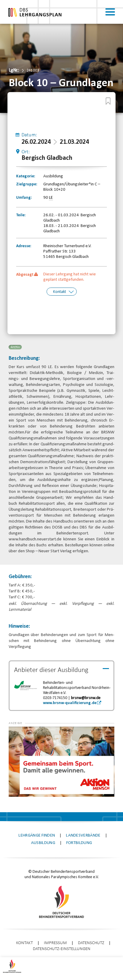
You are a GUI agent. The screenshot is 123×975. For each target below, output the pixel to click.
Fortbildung (79, 843)
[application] (61, 762)
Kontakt (59, 292)
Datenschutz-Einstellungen (61, 949)
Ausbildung (43, 843)
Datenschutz (91, 943)
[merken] (108, 101)
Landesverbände (83, 835)
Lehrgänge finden (37, 835)
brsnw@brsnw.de (86, 698)
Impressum (55, 943)
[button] (21, 735)
